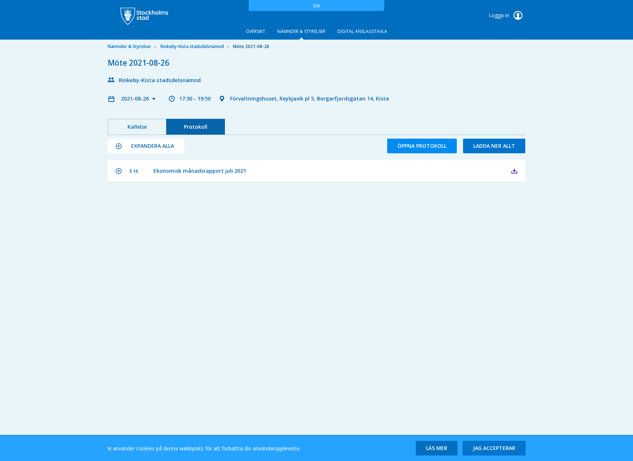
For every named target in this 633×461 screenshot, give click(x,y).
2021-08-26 (135, 98)
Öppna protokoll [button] (422, 145)
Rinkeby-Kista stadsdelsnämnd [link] (192, 46)
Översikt (255, 31)
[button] (146, 146)
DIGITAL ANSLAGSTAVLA (362, 31)
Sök (316, 6)
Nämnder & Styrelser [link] (129, 46)
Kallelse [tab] (137, 126)
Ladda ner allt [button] (494, 145)
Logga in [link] (500, 15)
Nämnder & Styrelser (301, 31)
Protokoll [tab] (195, 126)
